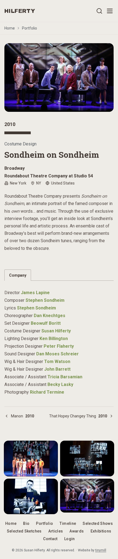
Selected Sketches (24, 531)
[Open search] (99, 11)
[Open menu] (110, 11)
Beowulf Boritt (46, 323)
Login (69, 539)
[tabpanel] (59, 339)
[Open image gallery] (59, 77)
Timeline (68, 523)
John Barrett (57, 369)
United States (63, 183)
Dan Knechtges (49, 315)
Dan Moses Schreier (57, 353)
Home (9, 28)
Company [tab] (17, 275)
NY (38, 183)
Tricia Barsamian (64, 376)
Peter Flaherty (59, 346)
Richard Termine (47, 392)
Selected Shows (98, 523)
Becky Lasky (60, 384)
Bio (26, 523)
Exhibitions (101, 531)
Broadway (14, 168)
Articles (55, 531)
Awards (76, 531)
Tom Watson (57, 361)
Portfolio (29, 28)
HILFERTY (19, 11)
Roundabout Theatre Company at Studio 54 (48, 175)
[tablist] (59, 275)
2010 (9, 124)
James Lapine (35, 292)
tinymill (100, 550)
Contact (50, 539)
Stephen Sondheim (45, 300)
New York (18, 183)
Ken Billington (54, 338)
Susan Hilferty (56, 330)
